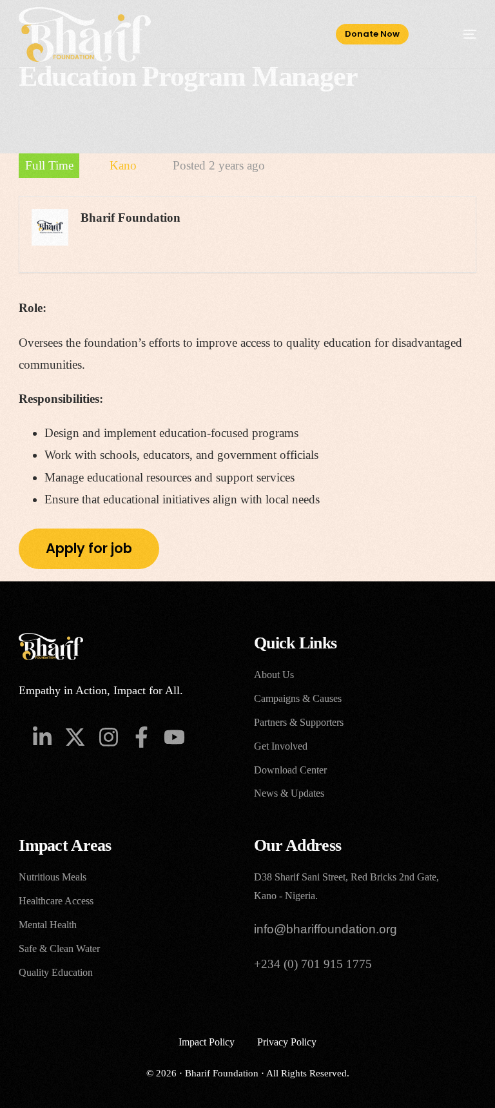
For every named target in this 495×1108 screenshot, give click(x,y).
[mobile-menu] (456, 34)
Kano (123, 165)
